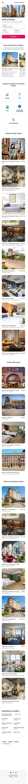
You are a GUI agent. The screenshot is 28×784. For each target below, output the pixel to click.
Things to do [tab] (17, 714)
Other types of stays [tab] (7, 714)
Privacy (11, 776)
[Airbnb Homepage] (3, 2)
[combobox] (13, 27)
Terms (15, 776)
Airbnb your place (19, 2)
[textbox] (7, 32)
